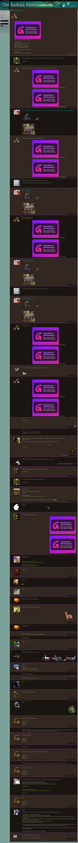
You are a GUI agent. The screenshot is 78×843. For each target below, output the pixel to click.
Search (3, 17)
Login (69, 54)
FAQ (70, 0)
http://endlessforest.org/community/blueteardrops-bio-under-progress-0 (34, 562)
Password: (2, 22)
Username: (2, 19)
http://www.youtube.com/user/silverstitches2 (32, 669)
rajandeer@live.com (25, 434)
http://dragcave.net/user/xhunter (40, 496)
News (66, 0)
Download (62, 0)
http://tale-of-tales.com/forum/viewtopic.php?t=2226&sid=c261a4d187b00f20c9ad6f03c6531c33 (36, 790)
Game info (57, 0)
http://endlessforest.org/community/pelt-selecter (49, 68)
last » (47, 840)
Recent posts (3, 15)
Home (3, 12)
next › (44, 840)
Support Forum (75, 0)
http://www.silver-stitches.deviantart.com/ (32, 668)
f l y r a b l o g (24, 447)
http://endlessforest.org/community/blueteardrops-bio (31, 565)
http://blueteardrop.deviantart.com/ (31, 561)
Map (2, 16)
